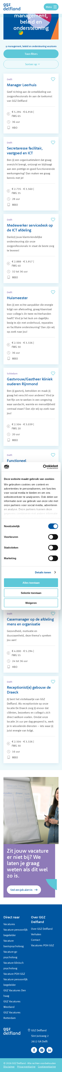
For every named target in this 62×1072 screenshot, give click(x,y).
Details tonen (43, 572)
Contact (35, 940)
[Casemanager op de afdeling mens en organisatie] (31, 640)
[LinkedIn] (49, 1050)
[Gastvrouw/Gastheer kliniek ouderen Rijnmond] (31, 407)
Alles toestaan (31, 582)
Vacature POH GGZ (14, 974)
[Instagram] (42, 1050)
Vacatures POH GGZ (42, 945)
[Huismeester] (31, 325)
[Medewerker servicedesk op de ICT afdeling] (31, 248)
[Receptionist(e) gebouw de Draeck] (31, 719)
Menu (49, 6)
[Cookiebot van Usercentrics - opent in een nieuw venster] (43, 467)
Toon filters (31, 54)
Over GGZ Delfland (42, 929)
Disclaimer (9, 1067)
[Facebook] (34, 1050)
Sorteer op (31, 64)
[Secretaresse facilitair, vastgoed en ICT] (31, 174)
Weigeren (31, 602)
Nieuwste (12, 70)
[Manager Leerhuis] (31, 103)
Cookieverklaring (47, 1067)
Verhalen (36, 934)
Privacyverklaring (26, 1067)
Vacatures (9, 924)
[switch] (53, 537)
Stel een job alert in (21, 889)
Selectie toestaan (31, 592)
